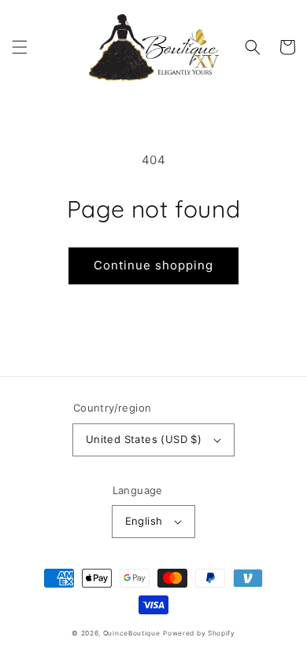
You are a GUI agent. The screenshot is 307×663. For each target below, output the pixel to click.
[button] (19, 47)
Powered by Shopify (199, 633)
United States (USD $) (144, 439)
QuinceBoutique (132, 633)
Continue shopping (153, 265)
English (144, 521)
